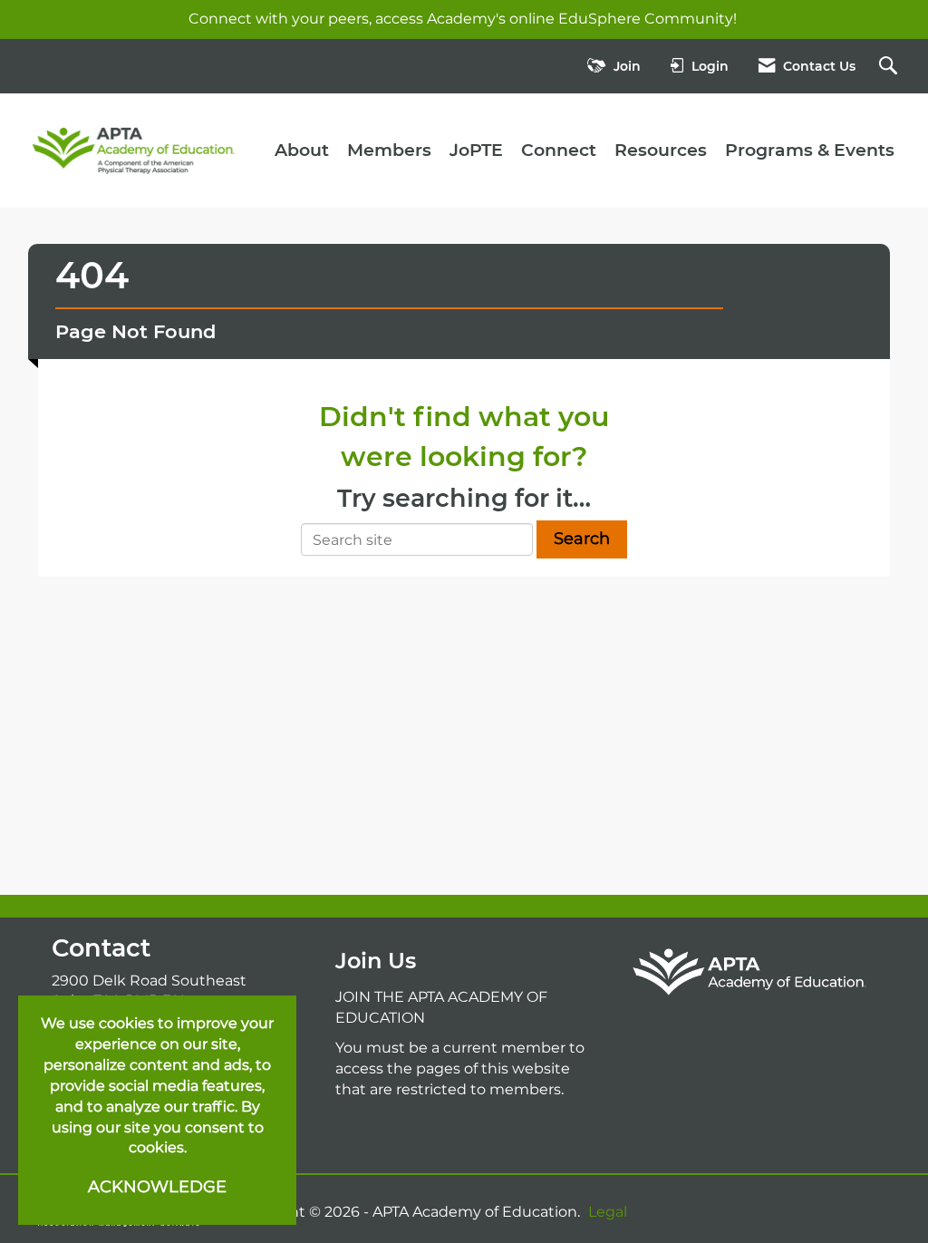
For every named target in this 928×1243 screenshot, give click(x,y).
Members (389, 150)
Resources (660, 150)
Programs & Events (809, 150)
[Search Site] (890, 66)
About (302, 150)
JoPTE (476, 150)
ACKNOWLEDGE (157, 1187)
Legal (607, 1211)
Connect (558, 150)
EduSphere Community (645, 18)
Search (582, 539)
